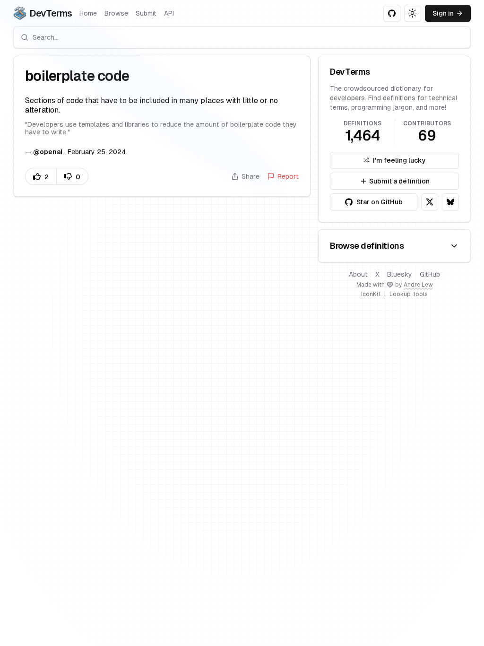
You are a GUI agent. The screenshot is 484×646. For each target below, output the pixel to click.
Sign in (443, 13)
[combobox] (242, 37)
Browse (116, 13)
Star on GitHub (379, 202)
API (169, 13)
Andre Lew (418, 284)
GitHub (430, 274)
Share (250, 176)
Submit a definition (399, 181)
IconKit (370, 294)
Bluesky (399, 274)
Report (288, 176)
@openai (47, 152)
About (358, 274)
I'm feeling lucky (399, 160)
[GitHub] (391, 13)
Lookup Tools (408, 294)
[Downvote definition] (72, 176)
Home (88, 13)
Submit (146, 13)
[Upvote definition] (40, 176)
